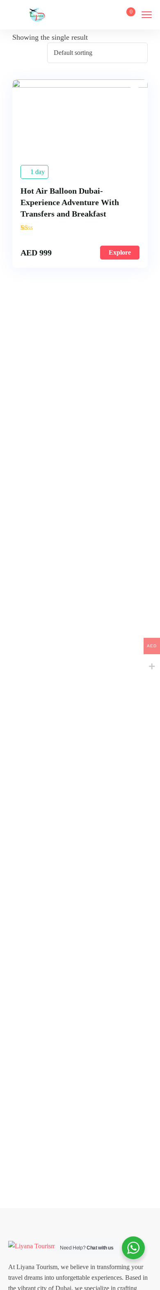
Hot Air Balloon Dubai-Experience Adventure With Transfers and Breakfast (70, 202)
